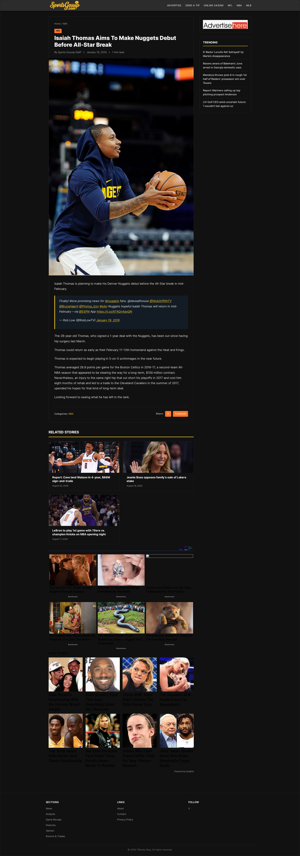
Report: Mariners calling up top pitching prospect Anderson (221, 92)
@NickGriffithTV (161, 301)
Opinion (50, 830)
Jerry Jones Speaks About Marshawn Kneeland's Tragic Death (176, 758)
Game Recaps (53, 819)
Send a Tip (192, 5)
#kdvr (103, 306)
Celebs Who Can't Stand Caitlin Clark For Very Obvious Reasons (139, 758)
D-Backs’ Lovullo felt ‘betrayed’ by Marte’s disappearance (223, 54)
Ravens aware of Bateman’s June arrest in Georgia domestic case (222, 65)
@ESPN (84, 311)
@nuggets (112, 301)
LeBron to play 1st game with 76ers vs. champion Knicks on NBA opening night (79, 532)
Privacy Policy (125, 819)
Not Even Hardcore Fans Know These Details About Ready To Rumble (101, 758)
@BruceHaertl (68, 306)
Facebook (180, 413)
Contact (121, 814)
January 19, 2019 (107, 320)
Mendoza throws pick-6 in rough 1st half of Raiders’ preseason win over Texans (225, 78)
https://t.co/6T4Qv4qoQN (114, 311)
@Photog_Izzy (89, 306)
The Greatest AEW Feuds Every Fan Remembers (175, 699)
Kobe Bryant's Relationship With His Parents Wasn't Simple (64, 702)
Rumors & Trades (55, 836)
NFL (230, 5)
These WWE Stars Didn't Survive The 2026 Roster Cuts (138, 699)
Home (57, 23)
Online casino (214, 5)
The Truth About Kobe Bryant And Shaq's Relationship (65, 756)
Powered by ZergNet (184, 771)
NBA (239, 5)
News (49, 808)
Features (51, 825)
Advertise (174, 5)
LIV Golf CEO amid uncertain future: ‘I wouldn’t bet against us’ (224, 103)
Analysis (50, 814)
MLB (249, 5)
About (120, 808)
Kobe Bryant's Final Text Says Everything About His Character (102, 702)
